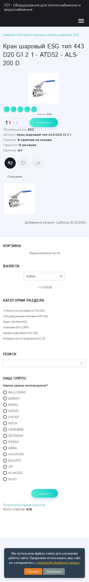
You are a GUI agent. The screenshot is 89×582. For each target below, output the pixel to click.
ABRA (12, 448)
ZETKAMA (15, 436)
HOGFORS (16, 454)
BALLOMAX (17, 392)
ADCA (12, 423)
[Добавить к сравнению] (38, 163)
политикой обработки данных (58, 562)
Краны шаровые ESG (20, 332)
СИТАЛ (13, 417)
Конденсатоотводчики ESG (24, 338)
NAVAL (13, 405)
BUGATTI (15, 460)
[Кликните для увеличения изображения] (43, 88)
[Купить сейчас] (10, 163)
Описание (14, 177)
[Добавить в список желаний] (23, 163)
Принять (33, 571)
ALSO (12, 479)
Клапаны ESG (16, 327)
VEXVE (13, 411)
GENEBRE (16, 429)
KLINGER (15, 473)
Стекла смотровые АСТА (23, 310)
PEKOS (13, 442)
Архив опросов (34, 505)
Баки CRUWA (15, 321)
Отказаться (53, 571)
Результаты (11, 505)
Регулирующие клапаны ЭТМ (25, 316)
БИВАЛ (14, 398)
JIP (10, 467)
